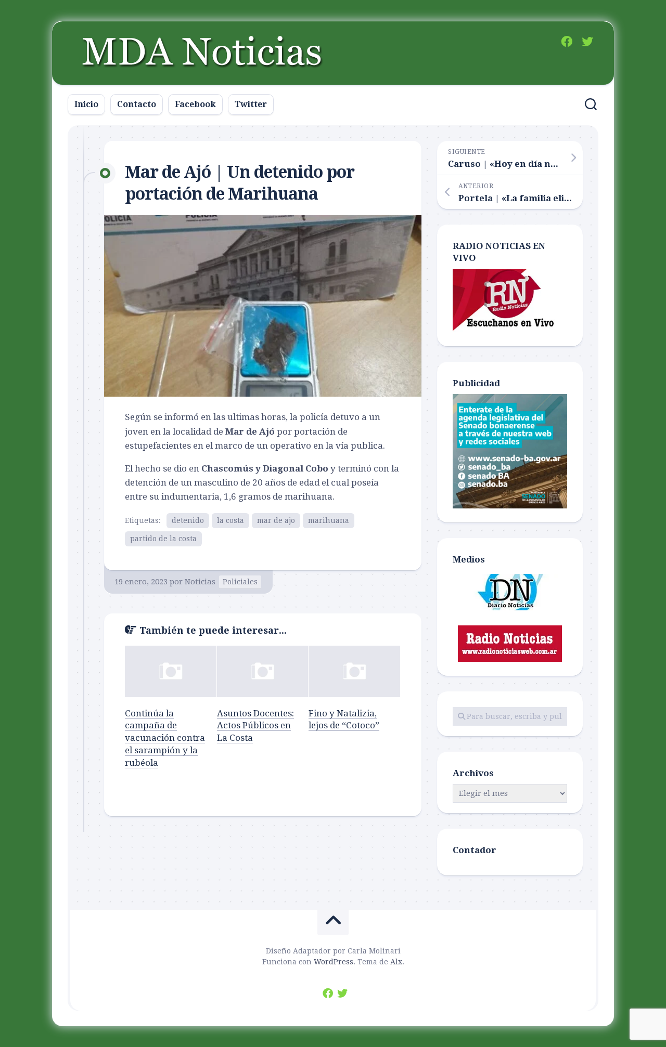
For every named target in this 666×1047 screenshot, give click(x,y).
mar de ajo (276, 520)
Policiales (240, 582)
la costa (230, 520)
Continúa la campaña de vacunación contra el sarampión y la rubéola (165, 738)
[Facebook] (566, 41)
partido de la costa (163, 538)
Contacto (136, 104)
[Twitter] (587, 41)
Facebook (195, 104)
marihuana (328, 520)
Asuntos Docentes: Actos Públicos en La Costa (255, 725)
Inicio (86, 104)
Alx (396, 962)
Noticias (200, 581)
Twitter (251, 104)
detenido (188, 520)
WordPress (333, 962)
